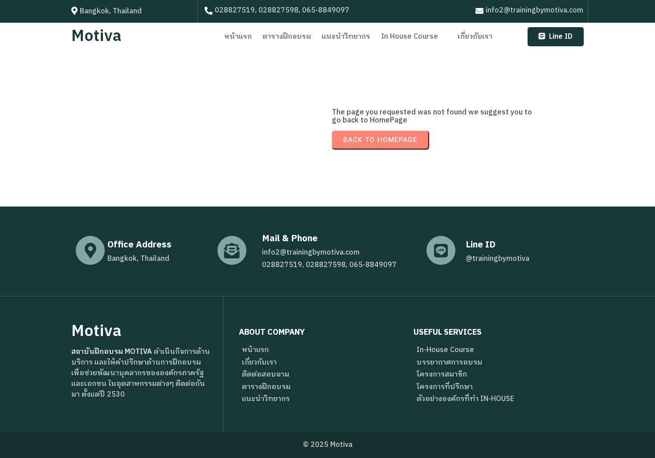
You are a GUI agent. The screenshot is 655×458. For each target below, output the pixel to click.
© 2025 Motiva (327, 445)
